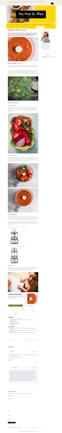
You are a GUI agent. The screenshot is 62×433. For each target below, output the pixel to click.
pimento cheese (10, 67)
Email (9, 415)
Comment (10, 398)
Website (9, 418)
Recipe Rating (10, 395)
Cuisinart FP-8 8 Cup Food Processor (18, 226)
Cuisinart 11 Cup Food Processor (16, 246)
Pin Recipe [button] (31, 305)
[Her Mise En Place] (31, 22)
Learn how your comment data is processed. (29, 427)
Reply (36, 382)
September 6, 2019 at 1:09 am (34, 367)
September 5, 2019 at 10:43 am (34, 351)
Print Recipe (16, 305)
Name (9, 411)
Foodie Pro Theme (40, 431)
